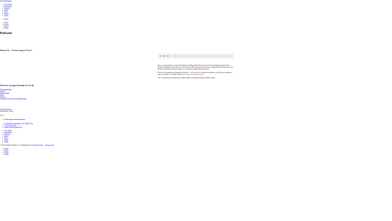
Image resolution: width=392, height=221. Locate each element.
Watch (6, 10)
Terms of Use (49, 145)
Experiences (8, 6)
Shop (5, 12)
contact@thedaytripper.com (13, 127)
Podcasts (7, 8)
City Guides (8, 4)
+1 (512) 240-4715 (10, 125)
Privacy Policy (38, 145)
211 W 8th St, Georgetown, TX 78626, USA (18, 123)
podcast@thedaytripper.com (194, 74)
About (6, 15)
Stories (6, 13)
